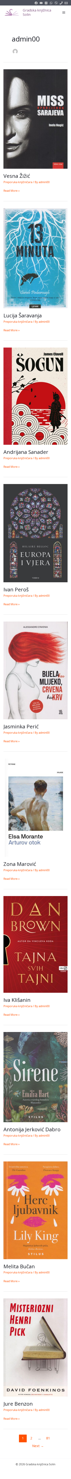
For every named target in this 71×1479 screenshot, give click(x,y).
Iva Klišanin (17, 999)
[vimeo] (56, 3)
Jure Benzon (18, 1403)
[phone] (61, 3)
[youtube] (41, 3)
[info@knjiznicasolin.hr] (66, 3)
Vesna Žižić (16, 175)
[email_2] (51, 3)
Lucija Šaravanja (22, 315)
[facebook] (36, 3)
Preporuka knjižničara (17, 182)
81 (48, 1438)
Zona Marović (19, 863)
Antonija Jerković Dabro (31, 1129)
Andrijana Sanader (25, 451)
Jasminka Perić (21, 726)
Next (38, 1446)
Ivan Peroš (16, 589)
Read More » (11, 191)
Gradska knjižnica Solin (37, 12)
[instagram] (46, 3)
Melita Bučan (19, 1266)
